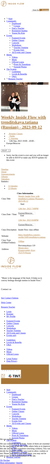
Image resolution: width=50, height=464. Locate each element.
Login (8, 311)
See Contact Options (9, 298)
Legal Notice (11, 359)
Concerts (15, 43)
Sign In (35, 10)
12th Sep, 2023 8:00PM (28, 220)
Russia (28, 253)
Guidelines (16, 71)
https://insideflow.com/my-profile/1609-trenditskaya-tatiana (31, 236)
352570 (21, 253)
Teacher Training (21, 47)
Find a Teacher (18, 28)
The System (11, 69)
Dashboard (16, 23)
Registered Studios (19, 31)
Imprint (19, 463)
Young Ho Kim (18, 33)
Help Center (6, 302)
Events (9, 35)
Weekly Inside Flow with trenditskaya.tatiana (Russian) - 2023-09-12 (23, 122)
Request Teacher (16, 79)
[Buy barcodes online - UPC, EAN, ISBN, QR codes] (11, 379)
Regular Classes (15, 134)
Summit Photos (20, 67)
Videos (15, 57)
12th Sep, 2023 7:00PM (28, 208)
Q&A (14, 76)
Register (45, 10)
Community (11, 21)
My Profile (10, 316)
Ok (1, 460)
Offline (21, 241)
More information (7, 463)
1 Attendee (13, 138)
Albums (13, 188)
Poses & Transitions (22, 64)
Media (9, 55)
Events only (11, 335)
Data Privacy (11, 361)
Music (14, 59)
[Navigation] (2, 14)
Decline (6, 460)
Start (10, 19)
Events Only (19, 50)
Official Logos (18, 62)
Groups (17, 26)
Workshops (16, 45)
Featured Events (18, 38)
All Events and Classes (21, 52)
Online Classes (18, 40)
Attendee (13, 186)
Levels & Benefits (19, 74)
